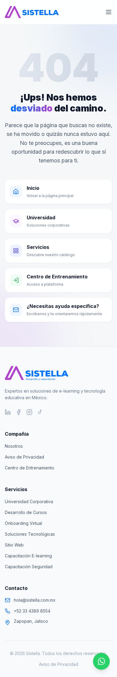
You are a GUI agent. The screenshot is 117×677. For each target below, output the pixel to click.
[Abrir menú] (108, 12)
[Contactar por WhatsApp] (101, 661)
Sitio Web (14, 544)
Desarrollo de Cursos (26, 512)
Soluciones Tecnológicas (30, 534)
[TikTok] (40, 412)
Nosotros (14, 446)
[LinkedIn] (8, 412)
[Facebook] (19, 412)
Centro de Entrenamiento (29, 467)
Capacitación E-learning (28, 555)
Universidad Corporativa (29, 501)
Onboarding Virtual (23, 523)
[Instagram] (29, 412)
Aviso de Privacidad (24, 456)
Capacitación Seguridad (28, 566)
